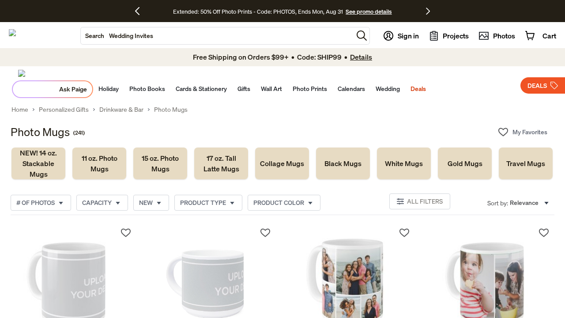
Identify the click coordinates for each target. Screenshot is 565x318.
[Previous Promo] (140, 11)
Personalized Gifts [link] (64, 109)
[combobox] (216, 35)
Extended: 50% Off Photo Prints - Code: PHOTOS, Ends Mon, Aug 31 (258, 11)
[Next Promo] (428, 11)
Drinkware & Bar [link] (121, 109)
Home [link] (19, 109)
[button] (361, 35)
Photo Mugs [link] (171, 109)
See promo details (369, 11)
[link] (38, 163)
